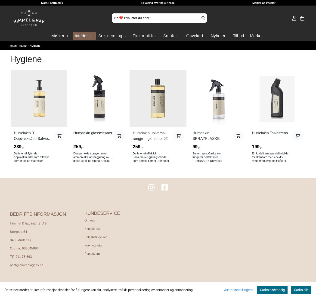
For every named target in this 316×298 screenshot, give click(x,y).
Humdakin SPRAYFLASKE (206, 136)
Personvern (92, 253)
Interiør (23, 45)
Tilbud (238, 36)
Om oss (89, 220)
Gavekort (194, 36)
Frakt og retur (93, 245)
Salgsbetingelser (95, 237)
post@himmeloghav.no (26, 265)
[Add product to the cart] (59, 135)
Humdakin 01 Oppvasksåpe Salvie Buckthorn (31, 136)
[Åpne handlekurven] (302, 18)
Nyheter (218, 36)
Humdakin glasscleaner (92, 133)
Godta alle (301, 290)
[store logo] (29, 18)
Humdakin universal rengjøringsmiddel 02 (150, 136)
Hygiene (35, 45)
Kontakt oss (92, 228)
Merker (256, 36)
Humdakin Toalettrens (270, 133)
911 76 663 (23, 256)
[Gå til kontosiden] (294, 18)
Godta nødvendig (272, 290)
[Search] (203, 18)
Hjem (13, 45)
